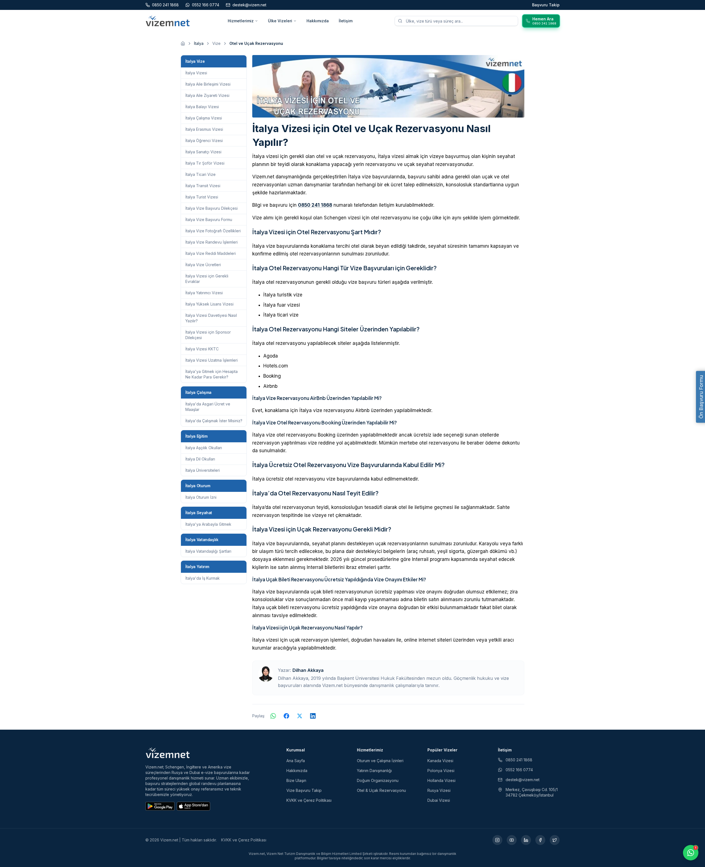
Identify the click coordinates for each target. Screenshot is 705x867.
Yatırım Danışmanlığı (374, 770)
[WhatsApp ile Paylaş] (273, 716)
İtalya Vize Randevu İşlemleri (211, 242)
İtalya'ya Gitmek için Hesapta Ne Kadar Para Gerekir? (211, 374)
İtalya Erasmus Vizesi (204, 129)
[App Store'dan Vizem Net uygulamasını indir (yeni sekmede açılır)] (193, 806)
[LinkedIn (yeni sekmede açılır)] (526, 840)
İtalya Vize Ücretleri (203, 264)
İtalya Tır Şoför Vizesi (204, 163)
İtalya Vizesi (196, 72)
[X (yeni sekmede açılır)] (555, 840)
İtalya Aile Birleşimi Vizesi (208, 84)
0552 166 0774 (519, 769)
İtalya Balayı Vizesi (202, 106)
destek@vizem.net (522, 779)
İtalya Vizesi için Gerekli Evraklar (206, 279)
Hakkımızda (318, 20)
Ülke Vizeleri (280, 20)
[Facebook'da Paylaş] (286, 716)
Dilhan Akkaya (308, 670)
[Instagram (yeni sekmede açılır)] (497, 840)
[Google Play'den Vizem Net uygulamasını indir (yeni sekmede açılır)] (160, 806)
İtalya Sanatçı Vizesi (203, 151)
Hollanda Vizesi (441, 780)
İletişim (345, 20)
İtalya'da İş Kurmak (202, 578)
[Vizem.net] (167, 752)
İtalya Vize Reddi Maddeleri (210, 253)
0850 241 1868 (315, 205)
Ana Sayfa (295, 760)
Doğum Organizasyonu (377, 780)
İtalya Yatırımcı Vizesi (204, 292)
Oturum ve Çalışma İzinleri (380, 760)
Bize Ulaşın (296, 780)
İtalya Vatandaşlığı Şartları (208, 551)
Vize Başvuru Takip (304, 790)
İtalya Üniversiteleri (202, 470)
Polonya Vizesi (440, 770)
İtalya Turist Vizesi (201, 197)
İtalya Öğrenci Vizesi (204, 140)
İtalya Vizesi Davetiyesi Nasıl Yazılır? (211, 318)
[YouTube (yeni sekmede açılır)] (512, 840)
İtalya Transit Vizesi (202, 185)
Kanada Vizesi (440, 760)
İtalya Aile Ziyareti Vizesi (207, 95)
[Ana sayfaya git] (183, 43)
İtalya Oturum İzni (200, 497)
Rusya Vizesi (439, 790)
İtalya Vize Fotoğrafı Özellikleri (213, 230)
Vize (216, 43)
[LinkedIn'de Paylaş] (313, 716)
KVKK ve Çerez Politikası (309, 800)
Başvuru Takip (546, 4)
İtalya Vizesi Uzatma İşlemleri (211, 360)
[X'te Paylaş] (300, 716)
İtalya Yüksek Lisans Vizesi (209, 304)
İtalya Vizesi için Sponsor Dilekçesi (208, 335)
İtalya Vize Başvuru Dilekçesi (211, 208)
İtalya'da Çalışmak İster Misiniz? (213, 420)
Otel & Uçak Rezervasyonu (381, 790)
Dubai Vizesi (438, 800)
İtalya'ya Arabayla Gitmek (208, 524)
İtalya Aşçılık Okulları (203, 447)
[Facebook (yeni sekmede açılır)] (540, 840)
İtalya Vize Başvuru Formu (208, 219)
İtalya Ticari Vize (200, 174)
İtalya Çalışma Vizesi (203, 118)
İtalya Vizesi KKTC (202, 349)
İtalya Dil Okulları (200, 459)
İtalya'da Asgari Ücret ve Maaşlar (207, 407)
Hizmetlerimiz (241, 20)
